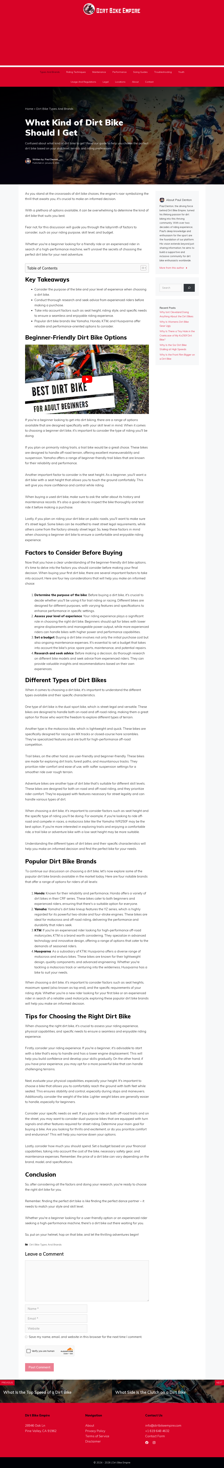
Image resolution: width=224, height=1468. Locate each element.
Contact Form (155, 1436)
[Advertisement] (112, 42)
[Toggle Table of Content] (141, 268)
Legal (106, 81)
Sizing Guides (140, 72)
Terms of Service (97, 1436)
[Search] (189, 288)
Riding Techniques (76, 72)
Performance (119, 72)
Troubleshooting (163, 72)
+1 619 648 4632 (157, 1431)
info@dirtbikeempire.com (163, 1425)
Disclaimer (93, 1441)
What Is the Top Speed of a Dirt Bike (37, 1392)
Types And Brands (50, 72)
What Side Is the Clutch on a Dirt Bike (150, 1392)
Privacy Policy (95, 1431)
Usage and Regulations (83, 81)
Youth (181, 72)
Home (29, 109)
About (135, 81)
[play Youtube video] (87, 379)
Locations (120, 81)
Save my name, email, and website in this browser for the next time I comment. (85, 1337)
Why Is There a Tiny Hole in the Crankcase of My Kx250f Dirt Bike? (177, 335)
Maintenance (99, 72)
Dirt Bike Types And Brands (54, 109)
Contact (149, 81)
